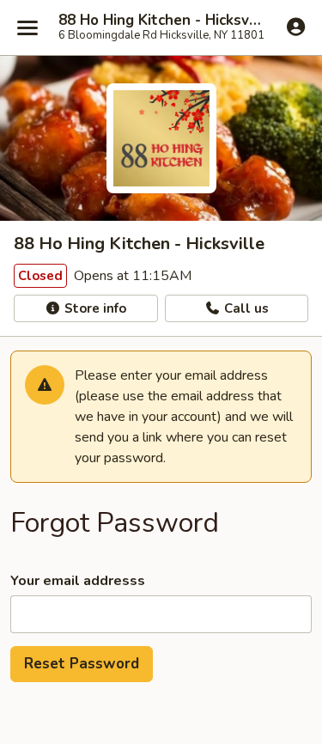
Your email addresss (77, 580)
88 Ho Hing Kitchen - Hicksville (161, 20)
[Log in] (295, 26)
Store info (93, 308)
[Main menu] (27, 27)
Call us (245, 308)
